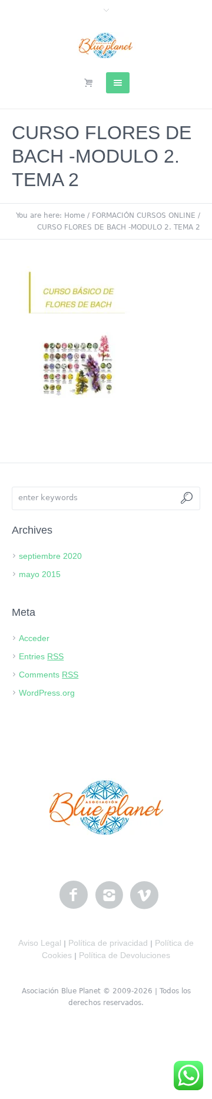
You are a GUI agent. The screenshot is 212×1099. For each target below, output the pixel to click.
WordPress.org (47, 692)
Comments (48, 674)
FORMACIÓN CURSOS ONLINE (144, 215)
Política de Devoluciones (124, 955)
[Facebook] (73, 895)
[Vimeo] (144, 895)
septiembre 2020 (50, 556)
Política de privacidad (108, 943)
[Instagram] (109, 895)
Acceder (34, 638)
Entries (41, 656)
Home (74, 215)
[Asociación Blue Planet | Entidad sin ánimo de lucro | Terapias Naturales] (106, 45)
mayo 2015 (40, 574)
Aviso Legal (39, 943)
